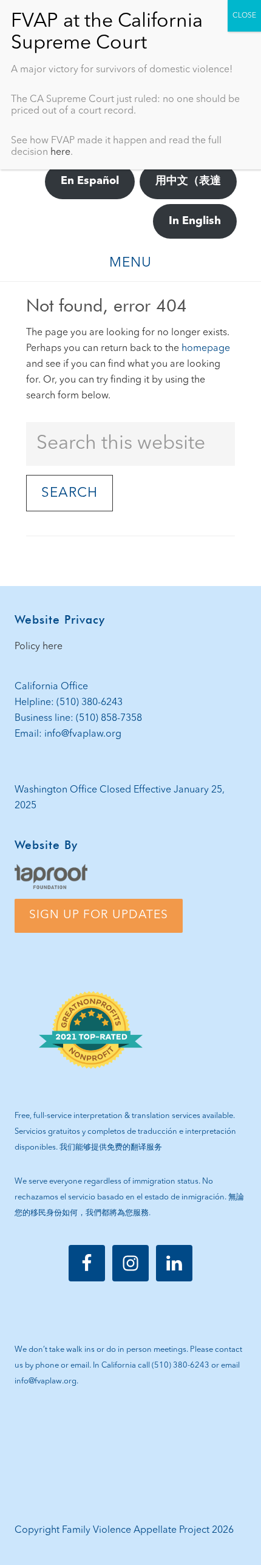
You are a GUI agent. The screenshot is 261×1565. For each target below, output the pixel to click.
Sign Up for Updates (98, 915)
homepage (205, 348)
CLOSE (244, 15)
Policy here (39, 647)
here (60, 152)
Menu (130, 263)
